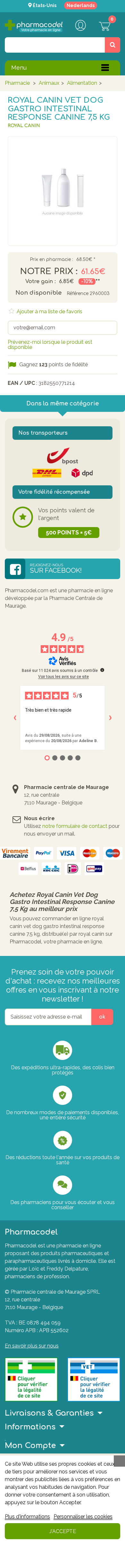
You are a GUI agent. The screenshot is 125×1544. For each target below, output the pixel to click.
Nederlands (81, 5)
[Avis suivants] (110, 717)
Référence (77, 293)
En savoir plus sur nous (32, 1346)
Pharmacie (17, 83)
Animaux (49, 83)
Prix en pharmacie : (51, 259)
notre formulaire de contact (74, 826)
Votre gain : (40, 281)
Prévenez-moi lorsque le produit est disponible (50, 344)
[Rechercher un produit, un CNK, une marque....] (112, 45)
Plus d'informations (27, 1517)
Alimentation (82, 83)
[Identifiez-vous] (80, 26)
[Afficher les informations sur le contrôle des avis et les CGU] (102, 669)
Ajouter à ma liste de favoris (48, 311)
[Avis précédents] (14, 717)
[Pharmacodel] (34, 26)
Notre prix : (49, 271)
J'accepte (62, 1531)
